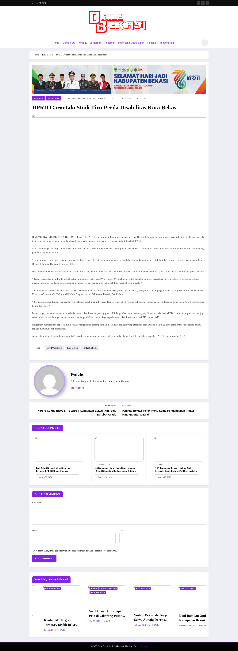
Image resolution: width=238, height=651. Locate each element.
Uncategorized (42, 592)
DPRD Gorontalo (73, 98)
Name (34, 530)
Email (122, 530)
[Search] (196, 43)
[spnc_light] (205, 42)
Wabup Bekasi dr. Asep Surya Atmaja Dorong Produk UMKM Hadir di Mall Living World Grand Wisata (96, 617)
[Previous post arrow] (33, 410)
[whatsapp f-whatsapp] (207, 3)
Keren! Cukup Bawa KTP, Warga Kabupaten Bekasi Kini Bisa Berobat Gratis (76, 412)
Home (56, 42)
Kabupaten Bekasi (52, 589)
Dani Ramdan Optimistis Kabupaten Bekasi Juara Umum (141, 618)
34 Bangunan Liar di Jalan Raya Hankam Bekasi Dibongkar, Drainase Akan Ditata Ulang (115, 470)
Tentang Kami (167, 42)
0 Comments (142, 98)
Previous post (110, 406)
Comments (37, 502)
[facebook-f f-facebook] (198, 3)
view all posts (77, 388)
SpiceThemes (141, 642)
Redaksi (151, 42)
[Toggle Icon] (31, 43)
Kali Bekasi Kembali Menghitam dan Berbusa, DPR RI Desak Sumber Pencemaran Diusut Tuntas (53, 470)
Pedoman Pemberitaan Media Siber (124, 42)
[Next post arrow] (205, 410)
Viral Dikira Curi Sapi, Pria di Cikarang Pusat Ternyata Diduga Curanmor (50, 613)
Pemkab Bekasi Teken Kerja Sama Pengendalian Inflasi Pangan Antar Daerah (158, 412)
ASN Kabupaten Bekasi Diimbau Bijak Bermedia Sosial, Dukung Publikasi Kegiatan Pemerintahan (176, 470)
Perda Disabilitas (98, 98)
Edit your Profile (116, 381)
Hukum (38, 589)
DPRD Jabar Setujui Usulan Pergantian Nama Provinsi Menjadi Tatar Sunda (187, 612)
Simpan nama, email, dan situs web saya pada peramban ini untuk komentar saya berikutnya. (76, 551)
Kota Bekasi (39, 98)
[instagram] (203, 3)
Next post (126, 406)
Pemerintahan (53, 98)
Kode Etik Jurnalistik (90, 42)
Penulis (113, 98)
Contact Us (69, 42)
